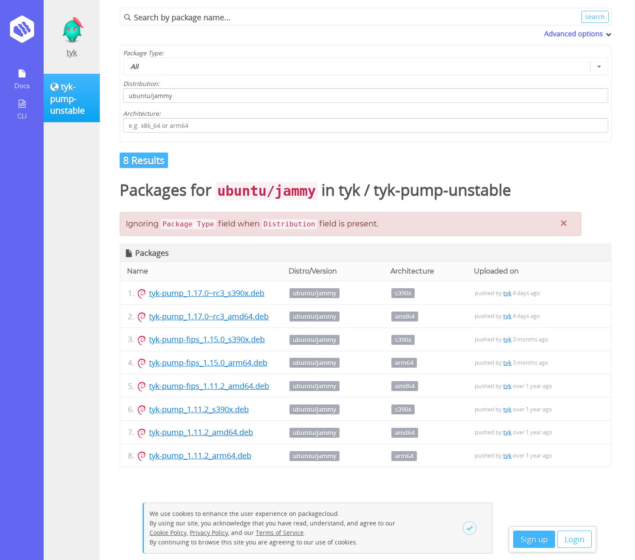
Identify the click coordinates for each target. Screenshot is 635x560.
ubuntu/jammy (314, 293)
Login (574, 539)
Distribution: (141, 84)
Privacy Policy (209, 532)
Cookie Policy (168, 532)
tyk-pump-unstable (442, 189)
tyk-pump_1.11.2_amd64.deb (201, 432)
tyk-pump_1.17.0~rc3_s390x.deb (206, 293)
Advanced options (573, 33)
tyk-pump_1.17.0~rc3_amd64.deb (209, 316)
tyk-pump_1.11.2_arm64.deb (200, 455)
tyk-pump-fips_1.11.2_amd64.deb (209, 386)
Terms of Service (280, 532)
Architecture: (142, 113)
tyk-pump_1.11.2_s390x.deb (199, 409)
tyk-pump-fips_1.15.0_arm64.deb (208, 362)
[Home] (22, 32)
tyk (72, 52)
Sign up (534, 539)
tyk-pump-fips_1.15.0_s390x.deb (207, 339)
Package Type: (143, 53)
